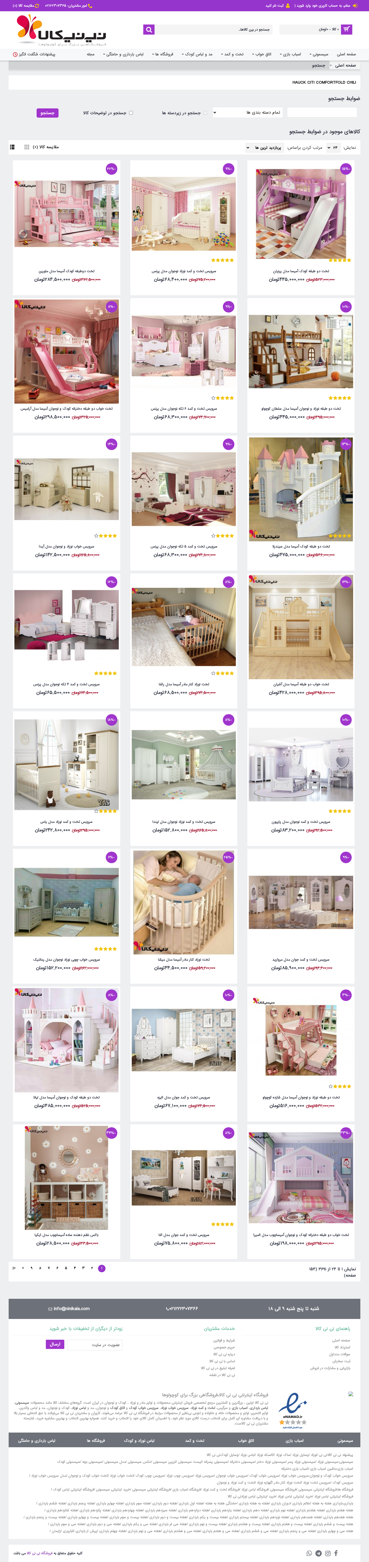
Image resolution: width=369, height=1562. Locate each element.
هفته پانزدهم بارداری (94, 1510)
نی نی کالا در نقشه (222, 1375)
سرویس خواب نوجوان (231, 1475)
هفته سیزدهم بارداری (160, 1510)
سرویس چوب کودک (149, 1475)
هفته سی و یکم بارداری (139, 1524)
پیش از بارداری (86, 1531)
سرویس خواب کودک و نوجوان (331, 1475)
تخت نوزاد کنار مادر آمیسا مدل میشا (184, 959)
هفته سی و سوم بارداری (66, 1524)
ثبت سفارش (341, 1361)
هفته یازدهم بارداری (225, 1510)
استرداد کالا (342, 1347)
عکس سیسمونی (139, 1462)
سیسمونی (22, 1402)
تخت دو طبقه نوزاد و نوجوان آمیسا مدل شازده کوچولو (301, 1097)
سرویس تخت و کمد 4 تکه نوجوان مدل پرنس (66, 684)
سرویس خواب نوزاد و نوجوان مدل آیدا (66, 546)
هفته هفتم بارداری (339, 1510)
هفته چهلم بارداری (112, 1531)
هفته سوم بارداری (137, 1503)
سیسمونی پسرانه (216, 1462)
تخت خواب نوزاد (121, 1475)
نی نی (323, 1455)
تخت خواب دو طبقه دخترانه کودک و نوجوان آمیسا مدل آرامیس (66, 408)
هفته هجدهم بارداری (305, 1517)
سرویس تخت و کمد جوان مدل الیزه (183, 1097)
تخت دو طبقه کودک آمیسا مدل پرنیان (301, 271)
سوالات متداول (339, 1354)
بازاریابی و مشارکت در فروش (330, 1368)
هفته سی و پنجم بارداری (296, 1531)
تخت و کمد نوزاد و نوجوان (236, 1482)
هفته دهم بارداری (254, 1510)
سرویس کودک (342, 1482)
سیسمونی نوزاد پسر (301, 1462)
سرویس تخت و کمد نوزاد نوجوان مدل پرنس (184, 271)
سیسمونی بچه (92, 1462)
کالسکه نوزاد (265, 1455)
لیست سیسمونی (190, 1462)
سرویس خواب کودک (144, 1408)
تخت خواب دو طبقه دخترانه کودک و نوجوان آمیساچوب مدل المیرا (301, 1235)
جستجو (318, 65)
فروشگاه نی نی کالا (39, 1553)
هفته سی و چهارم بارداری (334, 1531)
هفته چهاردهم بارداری (126, 1510)
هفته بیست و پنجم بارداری (45, 1517)
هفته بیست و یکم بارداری (207, 1517)
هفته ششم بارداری (51, 1503)
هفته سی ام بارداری (172, 1524)
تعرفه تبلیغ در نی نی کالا (218, 1368)
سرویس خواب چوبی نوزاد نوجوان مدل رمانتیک (66, 959)
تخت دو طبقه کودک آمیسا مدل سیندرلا (301, 546)
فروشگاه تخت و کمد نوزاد (221, 1489)
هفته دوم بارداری (164, 1503)
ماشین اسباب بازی (323, 1468)
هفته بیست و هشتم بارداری (248, 1524)
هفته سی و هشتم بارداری (181, 1531)
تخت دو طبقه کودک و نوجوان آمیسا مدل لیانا (66, 1097)
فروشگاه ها (96, 1441)
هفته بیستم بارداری (242, 1517)
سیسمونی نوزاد (327, 1462)
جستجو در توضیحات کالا (105, 113)
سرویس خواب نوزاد (175, 1408)
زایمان (56, 1531)
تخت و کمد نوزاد (203, 1408)
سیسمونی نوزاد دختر (271, 1462)
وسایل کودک (229, 1455)
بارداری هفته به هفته (327, 1503)
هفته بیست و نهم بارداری (207, 1524)
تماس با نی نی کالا (222, 1361)
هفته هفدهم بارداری (337, 1517)
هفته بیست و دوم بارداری (167, 1517)
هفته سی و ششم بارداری (258, 1531)
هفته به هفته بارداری (254, 1503)
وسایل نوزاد (300, 1455)
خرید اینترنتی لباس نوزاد (295, 1496)
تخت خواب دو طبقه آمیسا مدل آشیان (301, 684)
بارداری (348, 1503)
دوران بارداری (280, 1503)
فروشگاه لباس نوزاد (254, 1489)
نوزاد (314, 1455)
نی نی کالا (213, 1455)
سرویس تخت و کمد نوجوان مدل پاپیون (301, 822)
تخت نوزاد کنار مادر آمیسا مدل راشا (184, 684)
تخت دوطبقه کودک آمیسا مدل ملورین (66, 271)
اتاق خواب (246, 1441)
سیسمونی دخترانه (242, 1462)
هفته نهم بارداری (281, 1510)
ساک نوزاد (283, 1455)
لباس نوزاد (79, 1408)
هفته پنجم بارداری (80, 1503)
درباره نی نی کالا (224, 1354)
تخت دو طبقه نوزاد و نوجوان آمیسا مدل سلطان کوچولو (301, 408)
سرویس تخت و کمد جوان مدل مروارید (301, 959)
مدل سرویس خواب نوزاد (48, 1475)
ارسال (55, 1344)
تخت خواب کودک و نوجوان (88, 1475)
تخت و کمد (194, 1441)
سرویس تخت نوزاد (316, 1482)
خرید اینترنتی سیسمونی (113, 1489)
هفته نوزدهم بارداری (273, 1517)
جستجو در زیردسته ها (182, 113)
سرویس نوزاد (204, 1475)
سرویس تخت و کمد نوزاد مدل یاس (66, 822)
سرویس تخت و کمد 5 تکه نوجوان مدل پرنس (183, 546)
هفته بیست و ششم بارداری (332, 1524)
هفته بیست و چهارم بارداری (86, 1517)
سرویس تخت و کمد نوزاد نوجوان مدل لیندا (184, 822)
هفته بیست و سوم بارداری (127, 1517)
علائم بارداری (301, 1503)
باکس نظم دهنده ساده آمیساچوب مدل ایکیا (66, 1235)
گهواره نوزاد (264, 1482)
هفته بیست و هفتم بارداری (290, 1524)
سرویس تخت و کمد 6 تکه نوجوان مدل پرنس (184, 408)
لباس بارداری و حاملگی (36, 1441)
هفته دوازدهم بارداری (193, 1510)
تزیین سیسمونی (164, 1462)
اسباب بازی (240, 1408)
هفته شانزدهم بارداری (61, 1510)
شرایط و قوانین (224, 1340)
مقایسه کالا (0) (46, 147)
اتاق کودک (117, 1408)
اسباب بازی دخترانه (294, 1468)
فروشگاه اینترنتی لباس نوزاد (333, 1496)
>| (14, 1268)
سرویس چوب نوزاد (179, 1475)
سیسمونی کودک (68, 1462)
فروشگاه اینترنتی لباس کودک (73, 1489)
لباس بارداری (259, 1408)
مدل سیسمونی (115, 1462)
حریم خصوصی (224, 1347)
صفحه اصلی (345, 65)
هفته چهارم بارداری (109, 1503)
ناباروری (68, 1531)
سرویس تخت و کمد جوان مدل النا (184, 1235)
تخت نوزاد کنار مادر (287, 1482)
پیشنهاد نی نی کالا (340, 1455)
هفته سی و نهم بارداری (144, 1531)
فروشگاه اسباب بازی (186, 1489)
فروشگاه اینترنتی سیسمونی (317, 1489)
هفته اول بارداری (190, 1503)
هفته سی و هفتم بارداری (220, 1531)
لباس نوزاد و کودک (139, 1441)
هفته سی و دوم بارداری (102, 1524)
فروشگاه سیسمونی (283, 1489)
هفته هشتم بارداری (309, 1510)
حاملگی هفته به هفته (221, 1503)
